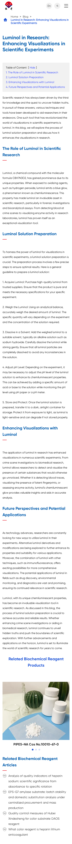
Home (14, 16)
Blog (25, 16)
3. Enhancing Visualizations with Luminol (30, 82)
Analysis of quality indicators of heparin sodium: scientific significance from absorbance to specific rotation (35, 781)
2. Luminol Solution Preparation (25, 77)
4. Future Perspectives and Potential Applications (35, 87)
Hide (32, 67)
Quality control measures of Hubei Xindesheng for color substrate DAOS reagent (33, 818)
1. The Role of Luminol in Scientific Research (32, 72)
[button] (32, 749)
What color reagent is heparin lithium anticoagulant (34, 831)
